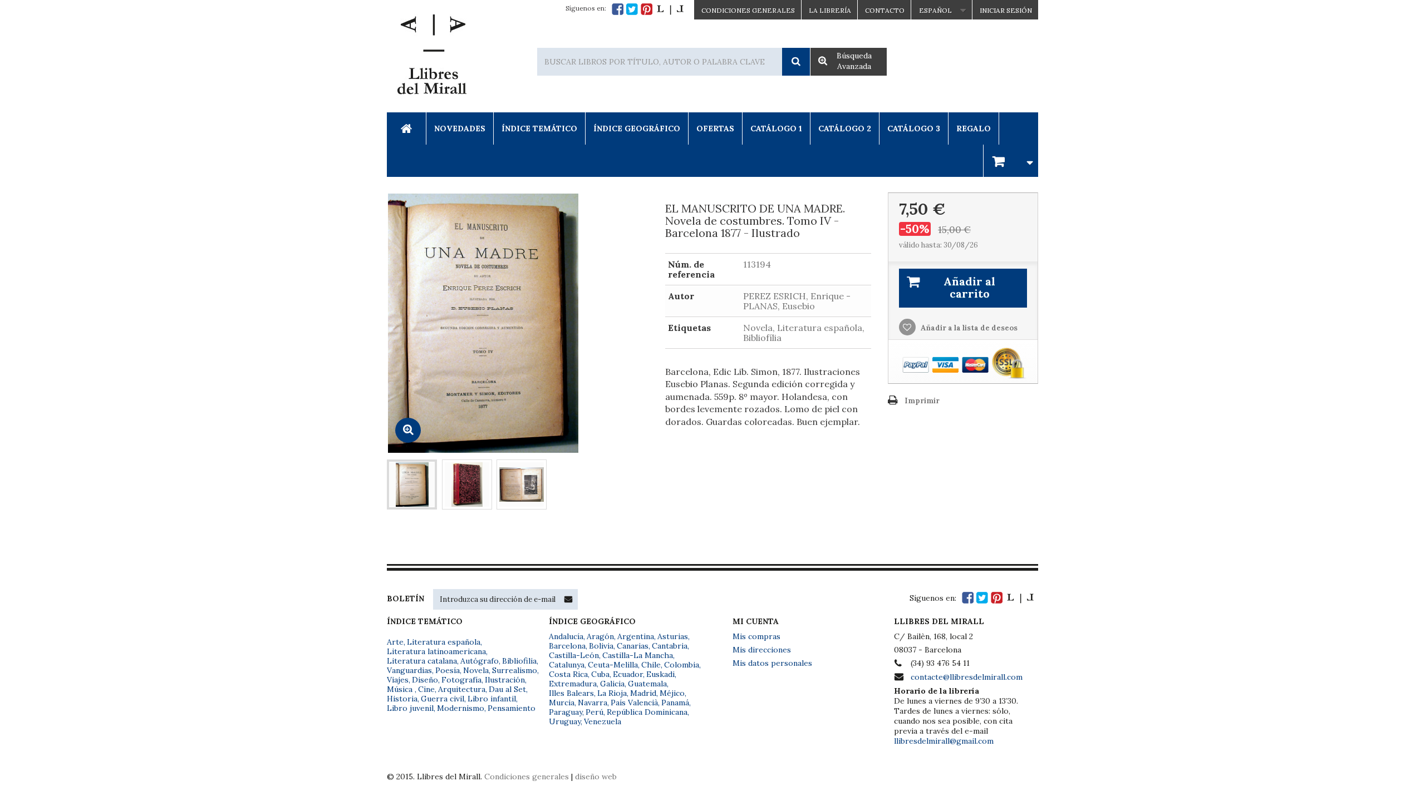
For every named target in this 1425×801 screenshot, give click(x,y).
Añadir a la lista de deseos (968, 328)
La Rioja (612, 693)
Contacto (885, 10)
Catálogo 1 (776, 128)
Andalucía (566, 636)
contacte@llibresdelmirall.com (967, 677)
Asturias (672, 636)
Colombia (681, 665)
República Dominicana (647, 712)
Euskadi (660, 674)
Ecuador (628, 674)
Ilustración (505, 680)
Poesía (447, 670)
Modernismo (460, 708)
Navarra (592, 703)
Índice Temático (539, 128)
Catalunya (566, 665)
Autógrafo (479, 661)
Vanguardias (409, 670)
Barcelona (567, 646)
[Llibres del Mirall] (431, 57)
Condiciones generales (526, 777)
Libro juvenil (410, 708)
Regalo (973, 128)
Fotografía (461, 680)
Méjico (672, 693)
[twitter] (632, 9)
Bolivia (601, 646)
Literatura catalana (422, 661)
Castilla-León (574, 655)
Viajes (398, 680)
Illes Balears (571, 693)
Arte (395, 642)
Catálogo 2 (844, 128)
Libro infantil (492, 699)
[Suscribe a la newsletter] (568, 599)
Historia (402, 699)
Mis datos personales (772, 663)
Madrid (643, 693)
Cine (426, 689)
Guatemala (647, 684)
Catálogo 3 (913, 128)
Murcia (561, 703)
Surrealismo (514, 670)
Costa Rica (568, 674)
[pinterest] (646, 9)
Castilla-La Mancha (637, 655)
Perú (594, 712)
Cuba (600, 674)
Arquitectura (461, 689)
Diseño (425, 680)
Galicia (612, 684)
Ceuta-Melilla (613, 665)
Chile (651, 665)
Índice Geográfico (636, 128)
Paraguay (565, 712)
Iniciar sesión (1006, 10)
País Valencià (634, 703)
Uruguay (565, 721)
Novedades (459, 128)
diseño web (596, 777)
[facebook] (617, 9)
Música (401, 689)
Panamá (675, 703)
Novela (476, 670)
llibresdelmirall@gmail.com (944, 741)
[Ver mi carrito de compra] (1011, 160)
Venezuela (602, 721)
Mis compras (756, 636)
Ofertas (715, 128)
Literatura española (443, 642)
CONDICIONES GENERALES (748, 10)
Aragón (600, 636)
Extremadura (573, 684)
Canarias (632, 646)
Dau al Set (507, 689)
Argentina (635, 636)
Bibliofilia (519, 661)
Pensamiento (511, 708)
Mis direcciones (762, 650)
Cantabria (669, 646)
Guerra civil (442, 699)
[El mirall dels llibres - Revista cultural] (670, 9)
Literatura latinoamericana (436, 651)
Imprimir (922, 401)
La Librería (830, 10)
